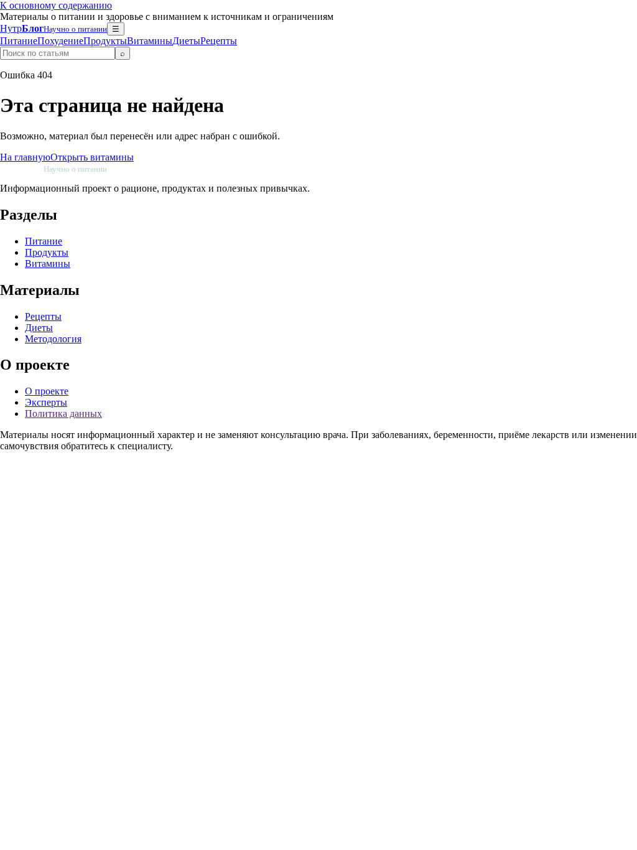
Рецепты (218, 40)
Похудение (60, 40)
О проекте (46, 391)
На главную (25, 157)
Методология (53, 339)
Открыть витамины (92, 157)
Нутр (53, 28)
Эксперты (46, 402)
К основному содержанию (56, 5)
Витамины (149, 40)
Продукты (105, 40)
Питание (18, 40)
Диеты (186, 40)
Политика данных (63, 413)
